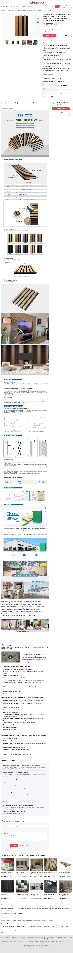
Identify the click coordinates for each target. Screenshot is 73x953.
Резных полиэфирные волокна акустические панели (63, 908)
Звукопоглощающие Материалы (27, 10)
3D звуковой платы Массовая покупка (21, 930)
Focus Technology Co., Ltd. (35, 945)
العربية (68, 941)
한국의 (64, 941)
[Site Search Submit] (57, 6)
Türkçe (37, 942)
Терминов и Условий (51, 948)
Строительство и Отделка (13, 10)
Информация (33, 938)
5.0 (58, 104)
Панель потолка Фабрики (50, 926)
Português (47, 941)
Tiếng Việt (42, 942)
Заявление (8, 937)
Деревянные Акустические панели (9, 913)
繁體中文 (21, 941)
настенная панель (23, 910)
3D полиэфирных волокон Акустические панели (45, 908)
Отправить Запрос (49, 35)
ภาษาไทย (32, 942)
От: (8, 826)
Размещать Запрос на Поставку (18, 848)
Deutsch (41, 941)
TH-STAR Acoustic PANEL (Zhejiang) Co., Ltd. (50, 23)
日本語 (26, 941)
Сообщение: (6, 833)
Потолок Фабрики (21, 926)
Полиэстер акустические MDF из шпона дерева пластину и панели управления (10, 908)
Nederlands (22, 942)
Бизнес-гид (40, 938)
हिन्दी (27, 942)
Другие (20, 913)
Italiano (52, 941)
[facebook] (44, 938)
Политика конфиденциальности (33, 937)
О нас (2, 937)
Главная (3, 10)
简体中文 (16, 941)
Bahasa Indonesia (49, 942)
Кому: (8, 829)
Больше (3, 932)
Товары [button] (15, 6)
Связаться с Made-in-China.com (47, 937)
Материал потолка (63, 926)
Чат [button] (66, 35)
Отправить (14, 845)
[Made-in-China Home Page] (36, 2)
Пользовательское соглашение (18, 937)
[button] (2, 2)
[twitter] (47, 938)
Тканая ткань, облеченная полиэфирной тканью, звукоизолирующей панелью (10, 910)
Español (36, 941)
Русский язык (58, 941)
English (10, 941)
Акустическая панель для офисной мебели (45, 910)
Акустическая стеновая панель (44, 10)
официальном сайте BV (40, 647)
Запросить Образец (67, 38)
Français (31, 941)
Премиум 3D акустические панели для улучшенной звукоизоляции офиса (22, 896)
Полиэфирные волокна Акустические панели (29, 908)
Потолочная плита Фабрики (35, 926)
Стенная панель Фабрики (8, 926)
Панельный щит (6, 930)
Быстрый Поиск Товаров (61, 937)
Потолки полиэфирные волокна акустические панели (63, 910)
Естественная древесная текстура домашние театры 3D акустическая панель (65, 874)
